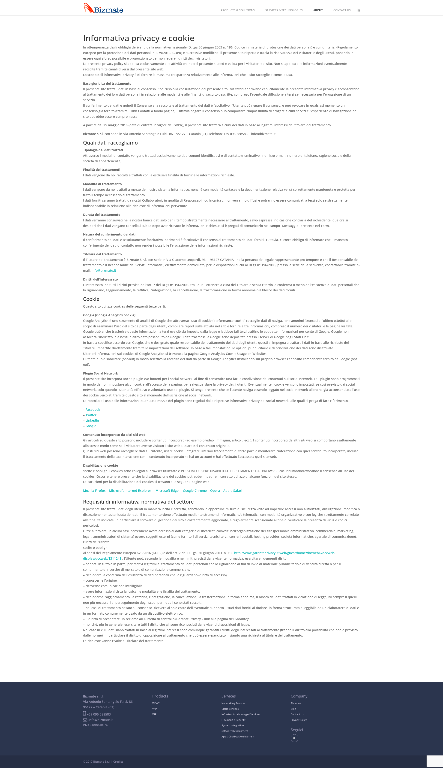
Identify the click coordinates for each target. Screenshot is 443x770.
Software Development (235, 731)
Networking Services (233, 703)
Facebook (93, 409)
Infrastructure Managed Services (241, 714)
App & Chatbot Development (238, 736)
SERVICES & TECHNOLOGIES (284, 10)
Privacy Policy (299, 720)
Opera (215, 490)
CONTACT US (342, 10)
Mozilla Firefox (94, 490)
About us (296, 703)
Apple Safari (232, 490)
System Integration (233, 725)
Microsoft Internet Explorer (130, 490)
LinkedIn (92, 420)
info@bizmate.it (104, 270)
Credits (118, 762)
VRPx (155, 714)
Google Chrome (195, 490)
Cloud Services (230, 708)
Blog (293, 708)
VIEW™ (156, 703)
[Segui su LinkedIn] (294, 738)
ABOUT (318, 10)
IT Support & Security (233, 720)
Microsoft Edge (167, 490)
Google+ (92, 426)
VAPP (155, 708)
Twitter (91, 415)
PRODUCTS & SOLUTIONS (238, 10)
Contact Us (297, 714)
